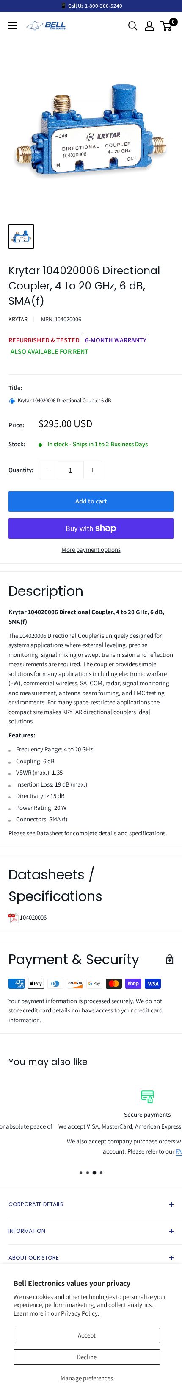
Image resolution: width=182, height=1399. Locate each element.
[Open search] (133, 26)
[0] (166, 26)
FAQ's (130, 1151)
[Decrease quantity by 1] (48, 470)
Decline (87, 1357)
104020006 (33, 917)
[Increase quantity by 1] (93, 470)
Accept (87, 1335)
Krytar (18, 319)
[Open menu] (12, 25)
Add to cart (91, 501)
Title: (15, 388)
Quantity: (20, 470)
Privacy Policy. (80, 1313)
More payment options (91, 549)
